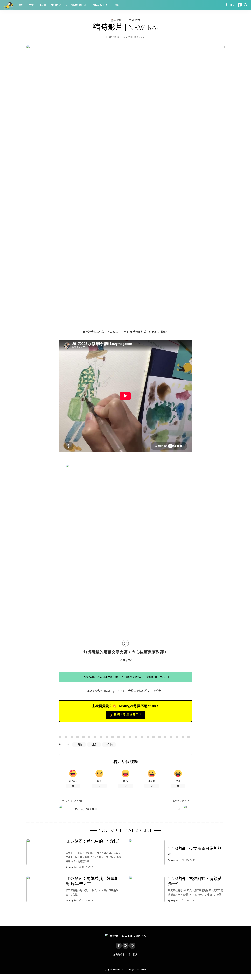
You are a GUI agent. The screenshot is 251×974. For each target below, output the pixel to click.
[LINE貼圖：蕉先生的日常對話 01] (44, 852)
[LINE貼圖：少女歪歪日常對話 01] (147, 852)
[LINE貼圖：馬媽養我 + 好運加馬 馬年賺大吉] (44, 889)
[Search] (245, 5)
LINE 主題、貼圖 (110, 677)
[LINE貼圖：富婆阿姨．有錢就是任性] (147, 889)
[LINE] (234, 5)
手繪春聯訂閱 (150, 677)
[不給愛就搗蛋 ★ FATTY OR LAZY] (8, 5)
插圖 (130, 37)
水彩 (136, 37)
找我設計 (164, 677)
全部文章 (134, 20)
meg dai (73, 867)
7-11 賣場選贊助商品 (131, 677)
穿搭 (143, 37)
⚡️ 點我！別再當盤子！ (125, 715)
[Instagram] (230, 5)
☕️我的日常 (118, 20)
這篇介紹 (156, 691)
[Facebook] (226, 5)
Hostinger (110, 691)
